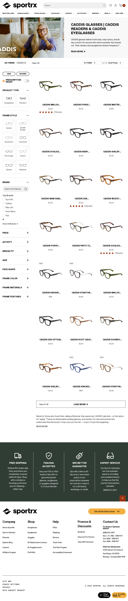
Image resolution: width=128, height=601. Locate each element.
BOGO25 (81, 532)
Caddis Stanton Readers (111, 387)
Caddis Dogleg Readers (50, 152)
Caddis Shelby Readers (50, 387)
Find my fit (121, 595)
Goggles (31, 537)
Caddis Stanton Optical (81, 293)
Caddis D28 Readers (81, 199)
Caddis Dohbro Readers (111, 340)
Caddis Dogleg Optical (111, 246)
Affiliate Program (9, 552)
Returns (56, 537)
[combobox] (75, 5)
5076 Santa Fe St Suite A (113, 550)
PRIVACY (6, 587)
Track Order (57, 542)
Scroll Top (123, 498)
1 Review (57, 112)
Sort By (104, 63)
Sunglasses (32, 527)
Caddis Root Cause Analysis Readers (81, 340)
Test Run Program (60, 547)
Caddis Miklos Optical (111, 293)
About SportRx (8, 527)
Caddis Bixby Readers (81, 152)
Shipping (56, 532)
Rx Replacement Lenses (37, 542)
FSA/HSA (31, 552)
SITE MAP (7, 581)
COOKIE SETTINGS (10, 584)
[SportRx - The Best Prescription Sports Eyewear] (19, 5)
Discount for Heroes (86, 537)
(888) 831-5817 (109, 532)
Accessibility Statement (62, 552)
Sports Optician (8, 532)
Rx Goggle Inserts (35, 547)
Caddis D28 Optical (51, 340)
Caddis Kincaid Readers (81, 387)
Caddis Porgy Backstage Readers (81, 105)
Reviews (5, 537)
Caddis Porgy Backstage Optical (50, 246)
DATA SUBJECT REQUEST (13, 590)
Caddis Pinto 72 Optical (81, 246)
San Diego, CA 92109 (111, 553)
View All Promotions (85, 542)
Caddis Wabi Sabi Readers (50, 199)
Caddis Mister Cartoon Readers (111, 105)
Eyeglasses (32, 532)
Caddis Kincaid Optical (50, 293)
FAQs (55, 527)
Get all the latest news (104, 511)
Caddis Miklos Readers (50, 105)
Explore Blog (7, 542)
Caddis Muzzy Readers (111, 199)
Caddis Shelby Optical (111, 152)
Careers (5, 547)
